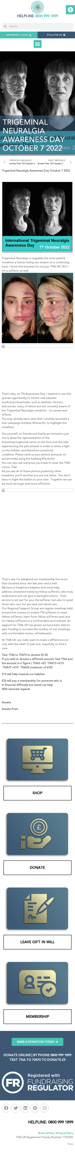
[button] (70, 9)
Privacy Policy (64, 1133)
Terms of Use (46, 1133)
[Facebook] (6, 1108)
